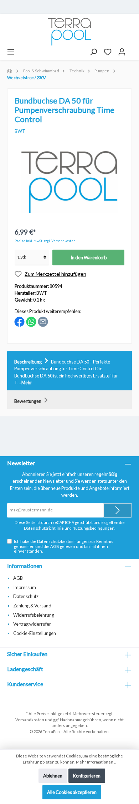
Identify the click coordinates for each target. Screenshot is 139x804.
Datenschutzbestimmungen (63, 541)
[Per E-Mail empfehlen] (43, 321)
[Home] (10, 70)
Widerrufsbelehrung (33, 615)
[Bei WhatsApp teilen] (31, 321)
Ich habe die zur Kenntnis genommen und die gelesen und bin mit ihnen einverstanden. (63, 546)
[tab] (69, 371)
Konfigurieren (87, 776)
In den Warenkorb (89, 257)
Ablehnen (52, 776)
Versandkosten (29, 719)
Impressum (24, 587)
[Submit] (117, 510)
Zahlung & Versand (32, 605)
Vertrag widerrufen (32, 624)
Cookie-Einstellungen (34, 633)
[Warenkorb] (132, 49)
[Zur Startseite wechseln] (69, 31)
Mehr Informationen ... (96, 762)
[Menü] (11, 51)
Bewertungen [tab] (28, 401)
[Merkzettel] (108, 51)
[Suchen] (93, 51)
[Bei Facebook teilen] (19, 321)
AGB (54, 546)
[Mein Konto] (122, 51)
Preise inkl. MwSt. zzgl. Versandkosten (45, 241)
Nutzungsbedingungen (93, 528)
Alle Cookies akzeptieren (72, 792)
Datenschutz (25, 596)
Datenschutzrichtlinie (44, 528)
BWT (20, 131)
